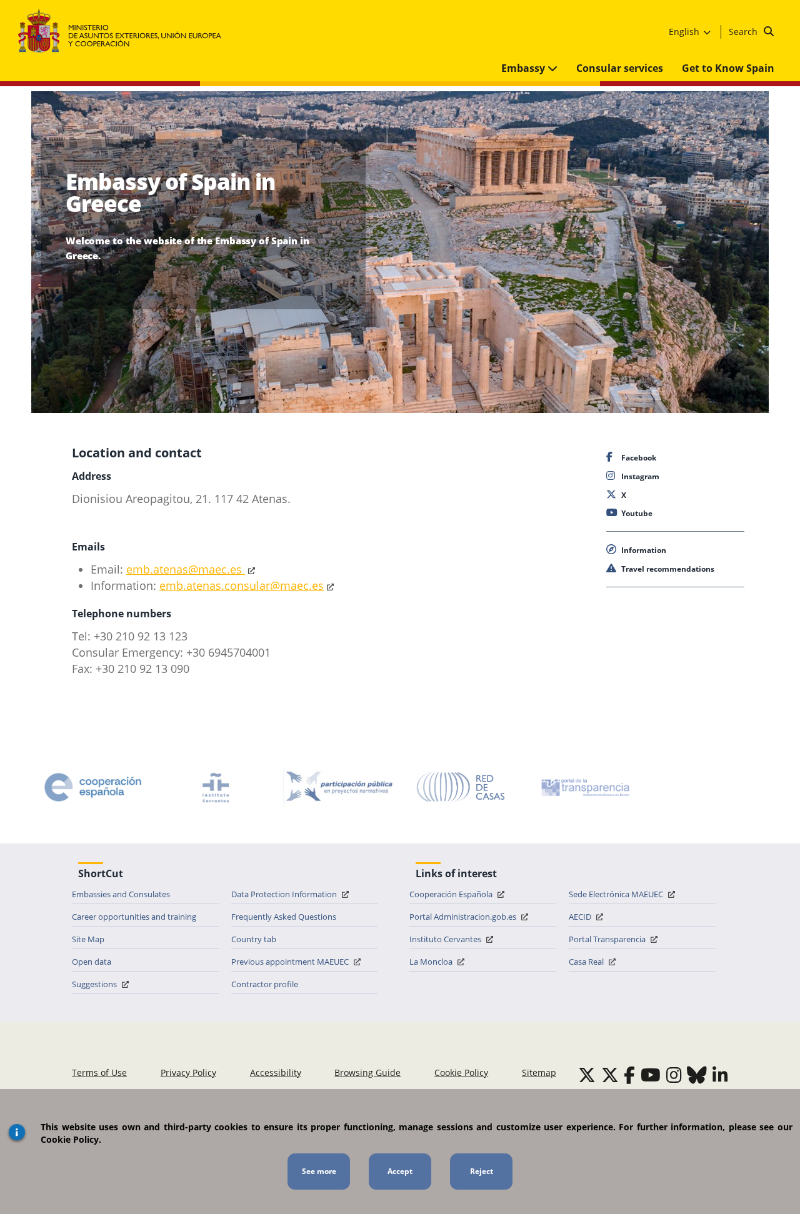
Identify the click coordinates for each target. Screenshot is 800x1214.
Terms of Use (99, 1072)
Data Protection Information (285, 894)
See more (319, 1171)
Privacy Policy (188, 1072)
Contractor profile (264, 984)
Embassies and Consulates (121, 894)
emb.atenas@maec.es (185, 569)
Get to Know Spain (728, 68)
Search (744, 31)
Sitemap (539, 1072)
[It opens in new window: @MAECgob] (587, 1075)
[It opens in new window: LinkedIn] (720, 1075)
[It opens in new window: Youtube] (651, 1075)
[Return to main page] (126, 31)
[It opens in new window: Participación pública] (338, 787)
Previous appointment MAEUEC (291, 961)
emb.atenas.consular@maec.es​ (241, 585)
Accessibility (275, 1072)
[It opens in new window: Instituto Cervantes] (215, 787)
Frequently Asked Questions (283, 916)
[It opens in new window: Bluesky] (697, 1075)
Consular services (619, 68)
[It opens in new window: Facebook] (629, 1075)
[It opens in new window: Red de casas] (461, 787)
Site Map (88, 939)
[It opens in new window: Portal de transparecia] (584, 787)
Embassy (524, 68)
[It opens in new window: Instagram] (674, 1075)
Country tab (253, 939)
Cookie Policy (461, 1072)
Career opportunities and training (134, 916)
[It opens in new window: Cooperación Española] (93, 787)
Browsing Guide (367, 1072)
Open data (91, 961)
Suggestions (95, 984)
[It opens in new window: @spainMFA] (610, 1075)
